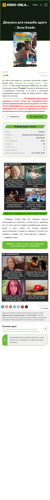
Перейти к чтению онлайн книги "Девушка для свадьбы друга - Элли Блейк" (25, 245)
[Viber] (10, 306)
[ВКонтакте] (2, 306)
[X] (26, 306)
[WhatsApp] (14, 306)
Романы (41, 132)
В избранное (14, 117)
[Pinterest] (22, 306)
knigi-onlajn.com (19, 5)
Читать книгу (38, 117)
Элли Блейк (40, 138)
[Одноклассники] (6, 306)
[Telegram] (18, 306)
